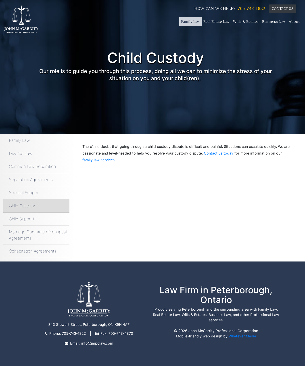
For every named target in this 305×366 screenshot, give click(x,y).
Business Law (273, 22)
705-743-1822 (251, 9)
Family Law (190, 22)
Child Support (21, 218)
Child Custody (22, 205)
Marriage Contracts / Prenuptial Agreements (38, 235)
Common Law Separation (32, 166)
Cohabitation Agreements (32, 251)
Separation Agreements (31, 179)
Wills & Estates (246, 22)
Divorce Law (20, 153)
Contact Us (282, 9)
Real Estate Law (216, 22)
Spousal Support (24, 192)
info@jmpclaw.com (97, 343)
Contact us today (218, 153)
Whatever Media (242, 336)
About (294, 22)
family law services (98, 160)
